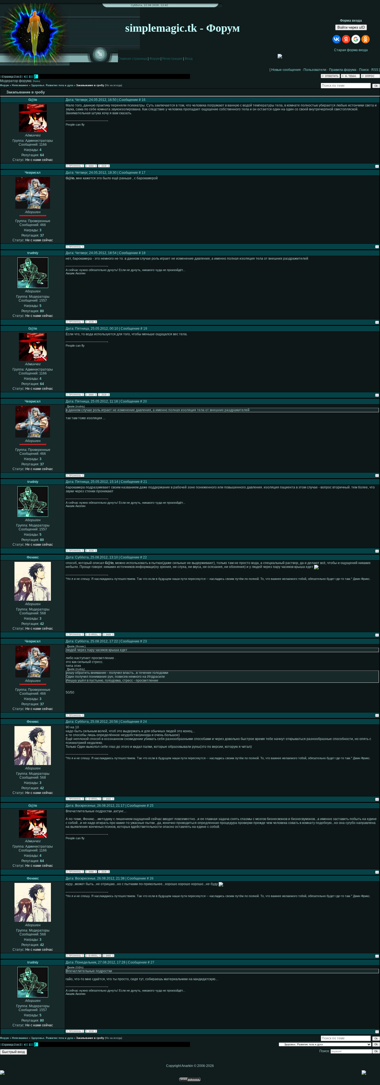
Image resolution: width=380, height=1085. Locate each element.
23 (145, 641)
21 (145, 482)
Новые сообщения (286, 70)
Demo (36, 81)
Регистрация (172, 59)
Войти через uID (351, 27)
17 (143, 173)
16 (143, 100)
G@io (32, 100)
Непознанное (20, 85)
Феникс (33, 557)
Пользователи (314, 70)
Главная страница (132, 59)
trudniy (32, 253)
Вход (189, 59)
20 (145, 401)
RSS (374, 70)
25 (152, 806)
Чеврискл (33, 173)
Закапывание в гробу (90, 85)
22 (145, 557)
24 (145, 722)
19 (145, 329)
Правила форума (342, 70)
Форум (154, 59)
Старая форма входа (351, 50)
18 (143, 253)
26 (152, 878)
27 (152, 962)
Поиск (364, 70)
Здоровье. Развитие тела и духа (52, 85)
